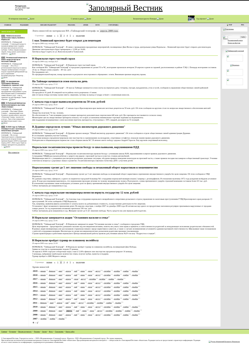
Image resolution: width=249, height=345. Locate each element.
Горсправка (59, 332)
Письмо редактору (25, 332)
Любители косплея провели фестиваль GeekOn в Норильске (13, 38)
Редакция (12, 332)
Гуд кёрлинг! (201, 19)
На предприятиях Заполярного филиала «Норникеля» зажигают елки (12, 83)
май (75, 271)
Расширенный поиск (235, 40)
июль (90, 271)
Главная (4, 332)
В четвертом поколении (18, 19)
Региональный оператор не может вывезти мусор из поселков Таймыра (14, 59)
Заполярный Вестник (10, 338)
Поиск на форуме (234, 43)
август (97, 271)
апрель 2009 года (109, 30)
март (60, 271)
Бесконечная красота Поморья (145, 19)
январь (43, 271)
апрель (68, 271)
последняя (80, 35)
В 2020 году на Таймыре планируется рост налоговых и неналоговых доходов (13, 129)
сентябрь (107, 271)
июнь (83, 271)
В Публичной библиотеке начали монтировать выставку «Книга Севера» (13, 105)
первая (49, 35)
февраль (52, 271)
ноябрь (126, 271)
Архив (44, 332)
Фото (51, 332)
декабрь (135, 271)
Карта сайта (70, 332)
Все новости (13, 152)
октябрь (117, 271)
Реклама (37, 332)
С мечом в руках (77, 19)
